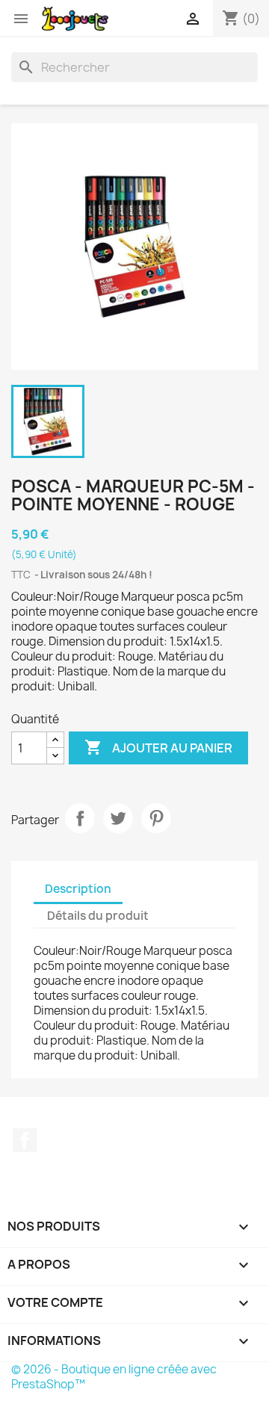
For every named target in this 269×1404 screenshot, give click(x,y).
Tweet (118, 818)
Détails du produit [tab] (98, 916)
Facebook (25, 1140)
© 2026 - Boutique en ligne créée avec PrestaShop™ (114, 1376)
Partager (80, 818)
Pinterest (156, 818)
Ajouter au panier (158, 747)
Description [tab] (78, 889)
